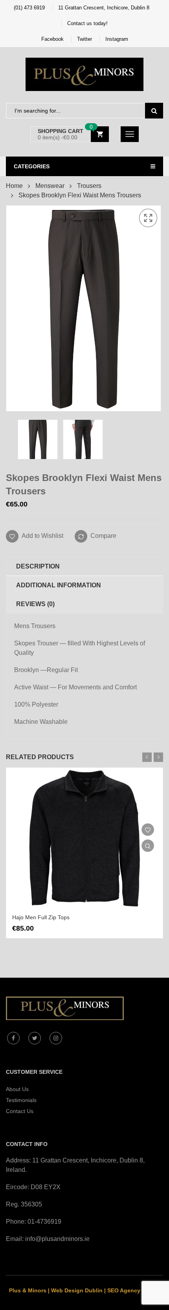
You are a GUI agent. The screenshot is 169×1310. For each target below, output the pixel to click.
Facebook (52, 39)
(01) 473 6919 (29, 8)
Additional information (58, 585)
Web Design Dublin (77, 1290)
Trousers (89, 185)
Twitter (84, 39)
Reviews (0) (35, 604)
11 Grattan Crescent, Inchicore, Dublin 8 (103, 8)
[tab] (84, 566)
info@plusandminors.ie (57, 1238)
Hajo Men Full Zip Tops (41, 917)
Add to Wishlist (41, 535)
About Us (17, 1089)
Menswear (49, 185)
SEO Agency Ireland (133, 1290)
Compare (103, 535)
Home (14, 185)
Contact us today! (87, 23)
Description (38, 566)
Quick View (147, 846)
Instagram (116, 39)
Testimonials (21, 1100)
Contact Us (19, 1111)
